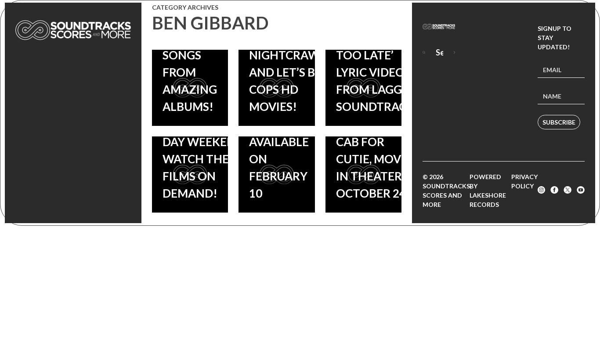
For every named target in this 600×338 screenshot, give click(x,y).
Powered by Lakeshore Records (488, 190)
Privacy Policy (524, 181)
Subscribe (558, 122)
